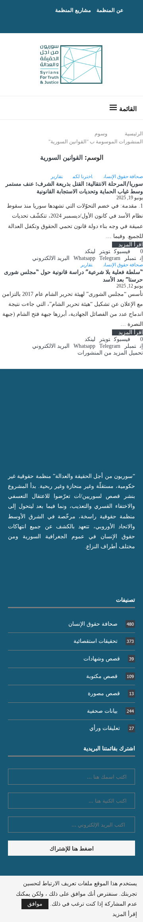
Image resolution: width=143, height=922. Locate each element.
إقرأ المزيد (130, 245)
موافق (35, 904)
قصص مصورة (111, 693)
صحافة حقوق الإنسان (101, 624)
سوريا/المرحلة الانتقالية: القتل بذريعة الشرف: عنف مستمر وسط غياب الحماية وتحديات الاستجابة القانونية (74, 187)
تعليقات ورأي (111, 728)
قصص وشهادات (108, 659)
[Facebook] (79, 22)
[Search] (14, 107)
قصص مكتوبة (110, 676)
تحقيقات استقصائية (103, 641)
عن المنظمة (110, 10)
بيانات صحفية (110, 711)
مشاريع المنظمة (73, 10)
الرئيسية (134, 134)
